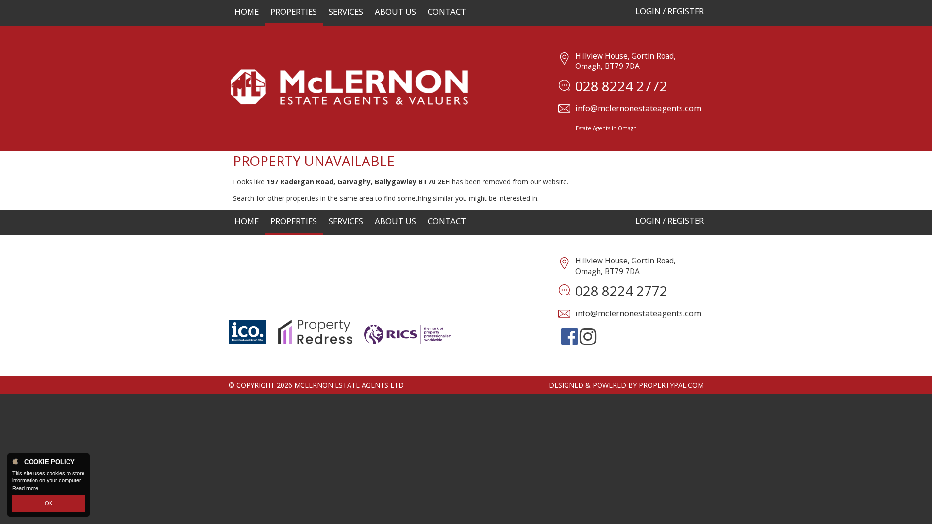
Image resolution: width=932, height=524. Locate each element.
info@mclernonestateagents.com (638, 108)
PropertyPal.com (671, 385)
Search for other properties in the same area (303, 198)
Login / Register (669, 10)
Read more (25, 488)
